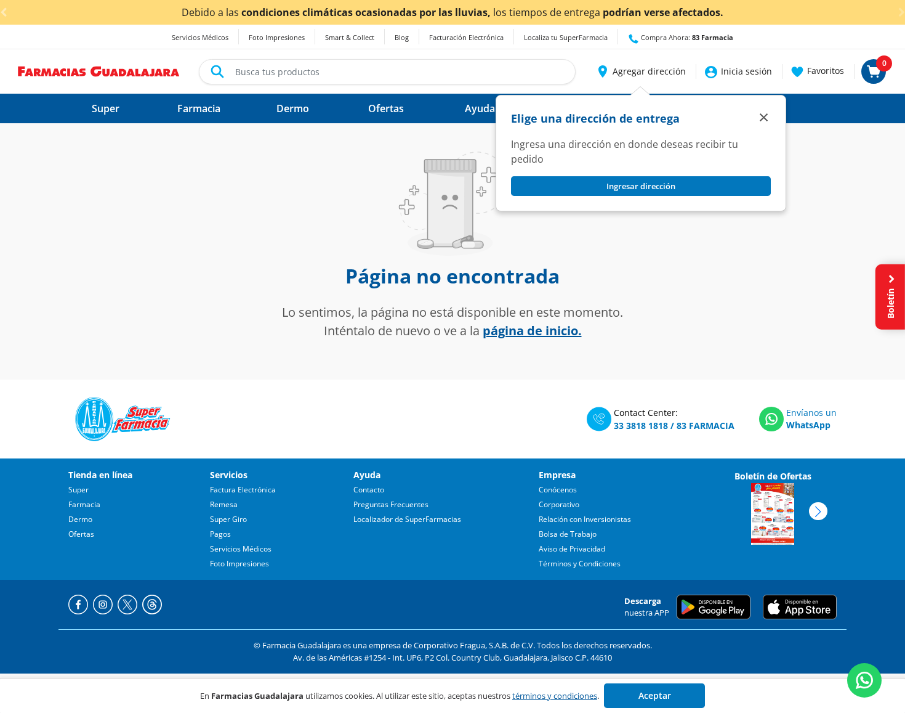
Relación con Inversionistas (585, 519)
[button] (640, 71)
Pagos (220, 534)
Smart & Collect (349, 37)
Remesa (224, 504)
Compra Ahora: (686, 37)
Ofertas (81, 534)
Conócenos (558, 489)
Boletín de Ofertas (772, 476)
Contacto (368, 489)
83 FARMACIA (705, 425)
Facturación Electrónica (466, 37)
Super (78, 489)
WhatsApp (808, 425)
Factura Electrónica (243, 489)
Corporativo (559, 504)
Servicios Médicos (200, 37)
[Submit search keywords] (217, 71)
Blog (402, 37)
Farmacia (84, 504)
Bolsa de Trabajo (568, 534)
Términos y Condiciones (580, 563)
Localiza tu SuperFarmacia (566, 37)
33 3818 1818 (641, 425)
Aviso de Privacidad (572, 549)
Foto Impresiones (277, 37)
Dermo (80, 519)
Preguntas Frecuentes (390, 504)
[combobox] (387, 71)
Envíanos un (811, 412)
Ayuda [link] (480, 108)
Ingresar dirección (640, 186)
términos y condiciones (554, 695)
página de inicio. (532, 330)
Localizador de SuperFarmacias (407, 519)
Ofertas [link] (386, 108)
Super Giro (228, 519)
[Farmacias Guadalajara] (98, 70)
